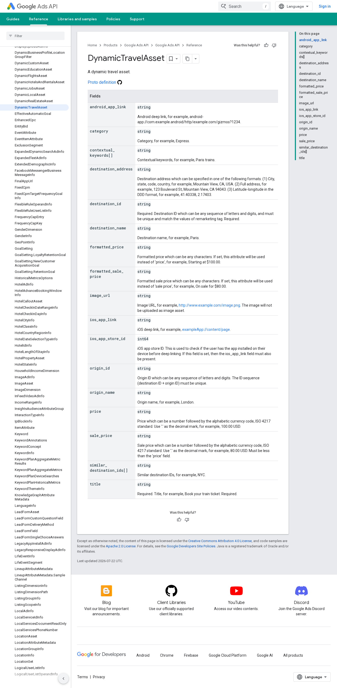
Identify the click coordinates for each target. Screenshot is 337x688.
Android (143, 655)
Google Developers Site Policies (191, 546)
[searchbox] (35, 36)
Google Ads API (136, 45)
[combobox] (244, 6)
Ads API (47, 6)
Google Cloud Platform (227, 655)
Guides (12, 19)
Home (92, 45)
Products (110, 45)
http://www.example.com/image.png (209, 305)
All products (293, 655)
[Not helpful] (274, 45)
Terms (82, 677)
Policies (113, 19)
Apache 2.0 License (121, 546)
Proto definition (102, 82)
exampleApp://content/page (206, 329)
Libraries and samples (77, 19)
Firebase (191, 655)
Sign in (325, 6)
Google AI (265, 655)
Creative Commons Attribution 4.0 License (220, 541)
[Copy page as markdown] (187, 58)
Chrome (167, 655)
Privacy (99, 677)
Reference (38, 19)
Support (137, 19)
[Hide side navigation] (63, 678)
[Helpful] (266, 45)
